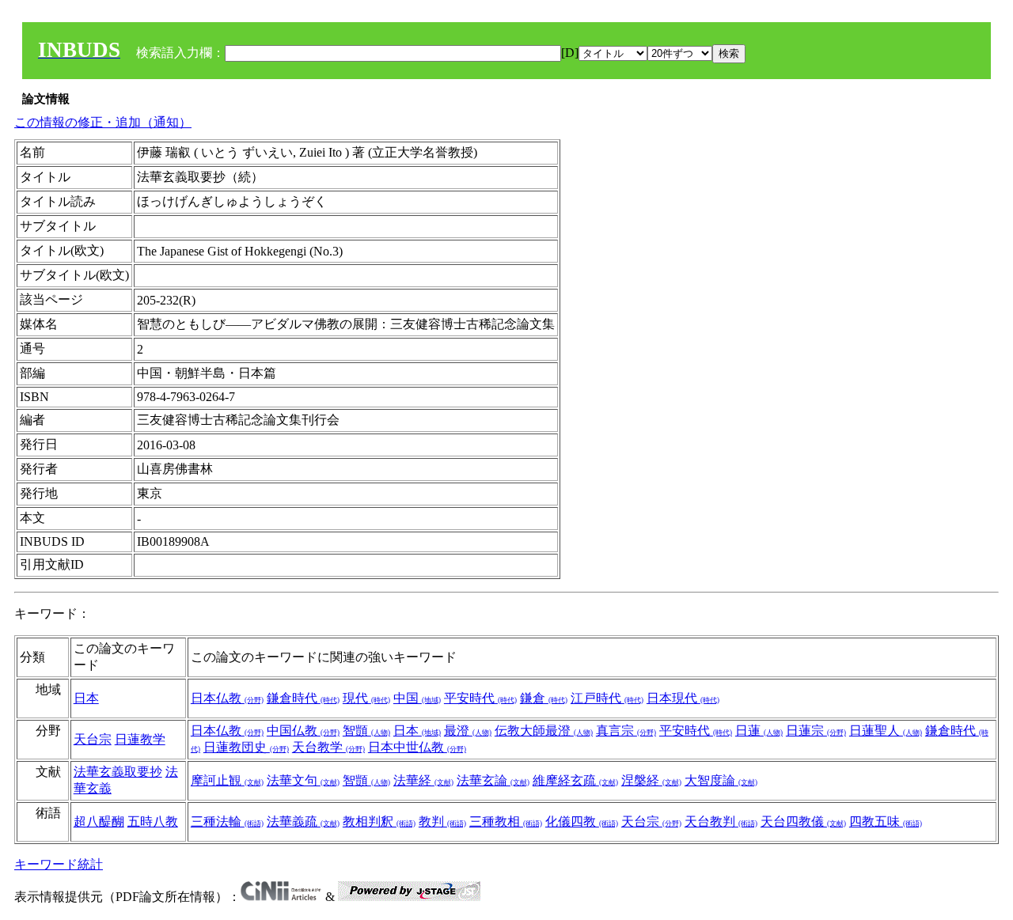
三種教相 (505, 821)
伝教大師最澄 (544, 730)
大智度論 (721, 780)
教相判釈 (379, 821)
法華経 (423, 780)
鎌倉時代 (303, 698)
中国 (417, 698)
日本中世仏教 (417, 747)
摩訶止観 (227, 780)
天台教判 (721, 821)
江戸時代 (607, 698)
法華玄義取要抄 (118, 771)
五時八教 (152, 821)
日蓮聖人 (885, 730)
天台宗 (93, 739)
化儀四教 (581, 821)
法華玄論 (493, 780)
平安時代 (480, 698)
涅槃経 (651, 780)
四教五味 (885, 821)
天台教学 (328, 747)
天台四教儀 (803, 821)
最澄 (467, 730)
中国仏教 (303, 730)
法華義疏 (303, 821)
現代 (366, 698)
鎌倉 (543, 698)
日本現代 (683, 698)
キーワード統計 (58, 864)
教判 (442, 821)
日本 (86, 698)
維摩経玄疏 (575, 780)
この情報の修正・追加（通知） (103, 122)
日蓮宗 (816, 730)
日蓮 (759, 730)
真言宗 (626, 730)
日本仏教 (227, 698)
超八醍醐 (99, 821)
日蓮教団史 (246, 747)
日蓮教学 (140, 739)
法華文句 (303, 780)
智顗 (366, 730)
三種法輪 (227, 821)
